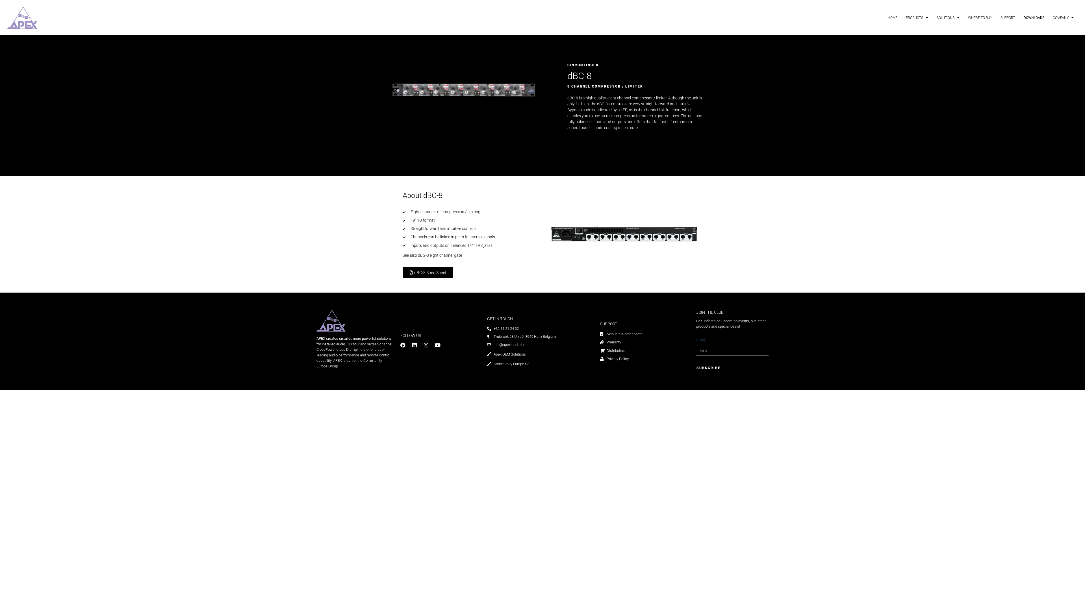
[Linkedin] (414, 345)
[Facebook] (403, 345)
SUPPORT (1008, 18)
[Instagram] (426, 345)
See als (409, 255)
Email (701, 340)
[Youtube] (438, 345)
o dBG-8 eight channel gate (438, 255)
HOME (892, 18)
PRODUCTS (914, 18)
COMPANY (1061, 18)
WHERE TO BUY (980, 18)
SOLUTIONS (945, 18)
